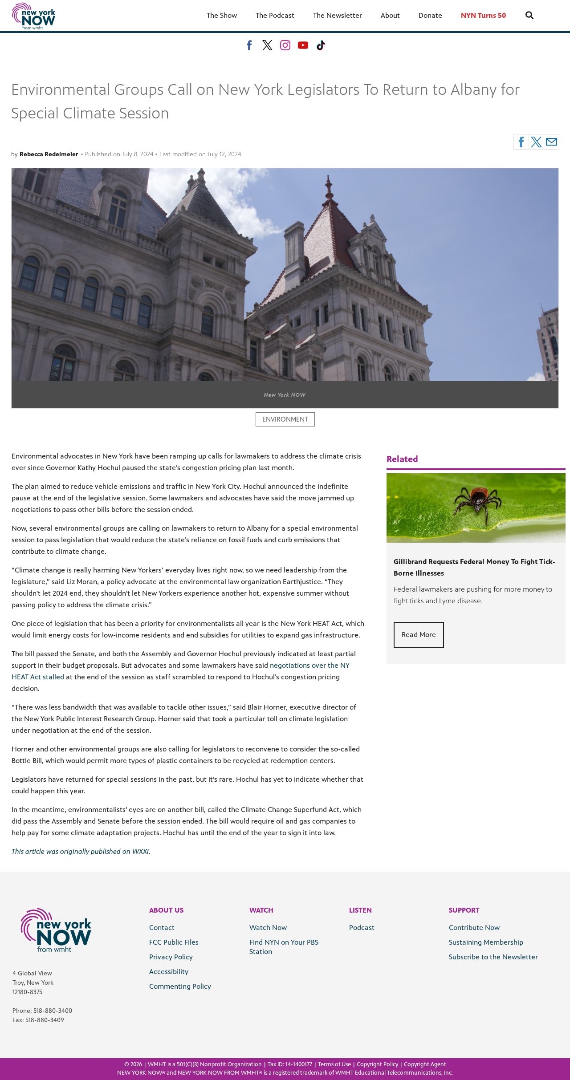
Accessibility (168, 971)
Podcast (362, 927)
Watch (261, 910)
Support (464, 910)
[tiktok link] (321, 45)
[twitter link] (267, 45)
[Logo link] (55, 929)
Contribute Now (474, 927)
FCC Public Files (174, 942)
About (390, 15)
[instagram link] (285, 45)
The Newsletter (337, 15)
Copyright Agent (425, 1064)
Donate (430, 15)
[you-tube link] (303, 45)
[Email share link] (551, 142)
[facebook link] (249, 45)
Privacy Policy (171, 957)
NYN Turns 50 (483, 15)
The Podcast (275, 15)
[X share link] (536, 142)
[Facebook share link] (521, 142)
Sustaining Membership (486, 942)
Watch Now (268, 927)
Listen (360, 910)
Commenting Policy (180, 986)
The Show (222, 15)
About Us (166, 910)
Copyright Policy (377, 1064)
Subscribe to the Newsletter (493, 957)
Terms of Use (334, 1064)
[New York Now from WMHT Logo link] (33, 15)
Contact (162, 927)
